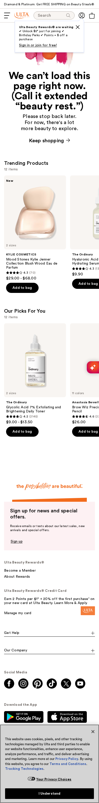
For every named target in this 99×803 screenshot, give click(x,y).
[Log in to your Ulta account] (82, 15)
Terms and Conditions (68, 764)
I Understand (50, 793)
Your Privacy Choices (54, 779)
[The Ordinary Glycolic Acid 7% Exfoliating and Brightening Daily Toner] (35, 374)
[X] (78, 27)
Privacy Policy (66, 758)
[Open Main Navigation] (7, 15)
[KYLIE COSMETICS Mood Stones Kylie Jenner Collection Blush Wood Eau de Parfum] (35, 228)
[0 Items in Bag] (92, 16)
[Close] (92, 731)
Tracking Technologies (24, 768)
